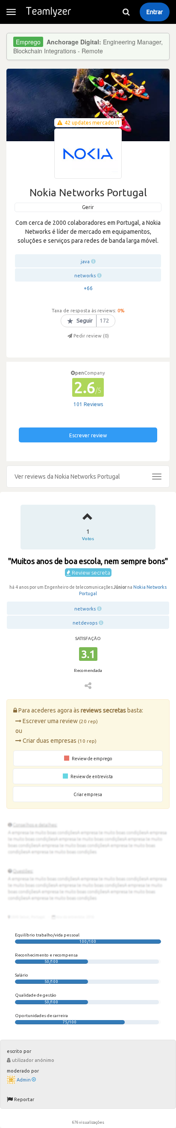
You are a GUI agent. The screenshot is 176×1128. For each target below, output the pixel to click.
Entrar (155, 12)
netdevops (85, 622)
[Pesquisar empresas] (126, 12)
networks (85, 275)
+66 (88, 288)
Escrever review (88, 435)
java (85, 261)
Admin (24, 1079)
